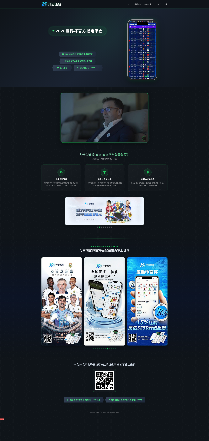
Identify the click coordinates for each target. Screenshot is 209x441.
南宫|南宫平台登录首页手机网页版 (78, 61)
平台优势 (147, 4)
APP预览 (157, 4)
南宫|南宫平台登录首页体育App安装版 (126, 400)
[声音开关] (144, 138)
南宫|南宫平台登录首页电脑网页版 (79, 54)
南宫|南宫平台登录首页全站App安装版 (84, 400)
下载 (166, 4)
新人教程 (63, 68)
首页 (129, 4)
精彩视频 (137, 4)
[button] (93, 348)
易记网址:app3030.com (89, 68)
